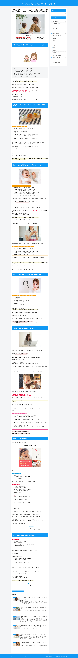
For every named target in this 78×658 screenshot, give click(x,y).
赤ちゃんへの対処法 (59, 33)
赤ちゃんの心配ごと (59, 55)
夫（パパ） (59, 28)
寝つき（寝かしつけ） (59, 35)
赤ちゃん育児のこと (59, 57)
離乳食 (59, 50)
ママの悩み (59, 30)
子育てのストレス (59, 23)
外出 (59, 40)
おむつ (59, 45)
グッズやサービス (59, 62)
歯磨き (59, 52)
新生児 (59, 43)
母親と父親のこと (59, 21)
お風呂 (59, 38)
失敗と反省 (59, 26)
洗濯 (59, 47)
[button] (65, 13)
